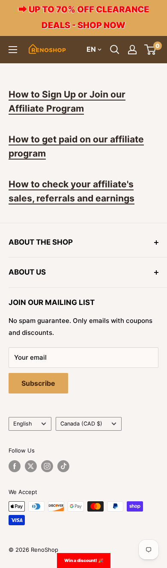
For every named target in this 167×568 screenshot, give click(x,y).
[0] (150, 49)
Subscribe (38, 383)
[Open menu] (13, 49)
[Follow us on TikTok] (63, 466)
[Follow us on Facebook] (15, 466)
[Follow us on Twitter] (31, 466)
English (22, 423)
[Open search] (114, 49)
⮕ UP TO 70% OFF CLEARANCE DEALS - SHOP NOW (83, 17)
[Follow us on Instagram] (47, 466)
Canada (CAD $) (81, 423)
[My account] (132, 49)
